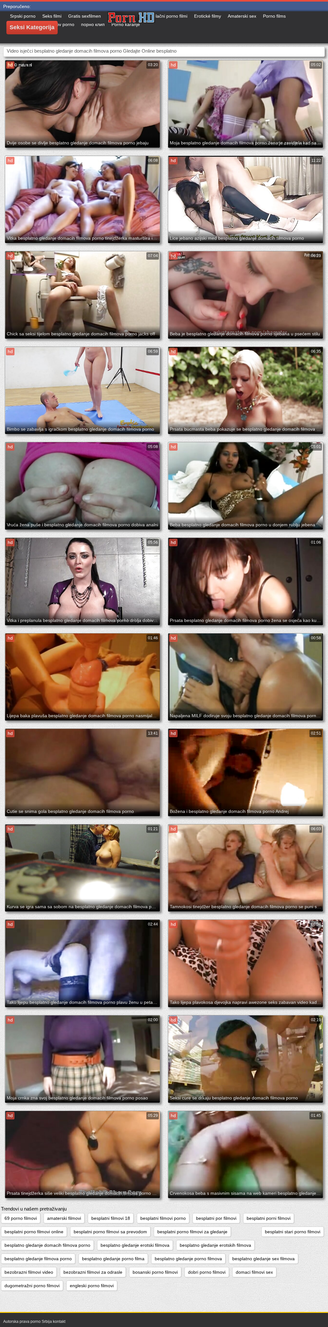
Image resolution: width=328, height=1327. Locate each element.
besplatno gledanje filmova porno (38, 1258)
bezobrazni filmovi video (28, 1272)
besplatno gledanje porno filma (113, 1258)
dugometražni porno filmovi (32, 1285)
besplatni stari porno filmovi (292, 1231)
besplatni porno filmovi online (33, 1231)
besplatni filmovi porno (163, 1218)
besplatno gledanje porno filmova (188, 1258)
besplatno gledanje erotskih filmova (215, 1245)
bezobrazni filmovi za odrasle (92, 1272)
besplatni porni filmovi (269, 1218)
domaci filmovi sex (254, 1272)
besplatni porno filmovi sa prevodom (110, 1231)
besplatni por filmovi (216, 1218)
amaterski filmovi (64, 1218)
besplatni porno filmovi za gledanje (192, 1231)
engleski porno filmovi (92, 1285)
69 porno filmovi (20, 1218)
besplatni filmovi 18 (110, 1218)
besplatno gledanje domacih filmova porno (47, 1245)
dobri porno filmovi (207, 1272)
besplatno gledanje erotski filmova (135, 1245)
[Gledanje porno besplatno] (131, 27)
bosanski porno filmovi (155, 1272)
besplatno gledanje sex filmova (263, 1258)
